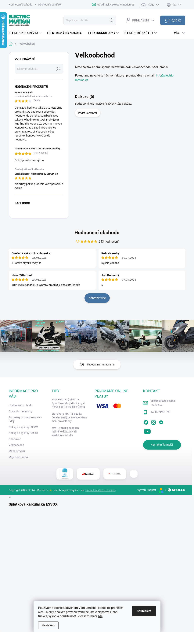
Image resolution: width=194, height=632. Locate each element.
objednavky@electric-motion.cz (163, 402)
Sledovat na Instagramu (100, 364)
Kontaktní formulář (162, 444)
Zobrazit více (97, 298)
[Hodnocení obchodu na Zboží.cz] (88, 474)
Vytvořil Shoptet (146, 490)
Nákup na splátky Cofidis (23, 433)
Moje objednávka (19, 457)
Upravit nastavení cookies (100, 490)
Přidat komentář (87, 112)
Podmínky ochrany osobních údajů (25, 419)
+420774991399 (160, 411)
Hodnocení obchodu (20, 4)
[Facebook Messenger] (161, 421)
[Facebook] (146, 421)
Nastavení (48, 625)
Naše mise (15, 439)
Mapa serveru (17, 451)
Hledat (111, 20)
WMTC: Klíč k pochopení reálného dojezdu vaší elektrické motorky (65, 431)
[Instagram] (153, 421)
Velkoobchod (16, 445)
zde (100, 616)
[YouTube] (147, 431)
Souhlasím (144, 611)
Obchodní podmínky (50, 4)
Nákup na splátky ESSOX (23, 427)
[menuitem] (26, 33)
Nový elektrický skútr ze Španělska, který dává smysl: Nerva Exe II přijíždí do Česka (68, 403)
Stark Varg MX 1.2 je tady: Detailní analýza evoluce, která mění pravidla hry (69, 417)
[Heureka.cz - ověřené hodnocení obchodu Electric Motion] (65, 474)
